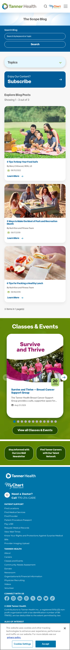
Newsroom (9, 572)
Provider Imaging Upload (16, 543)
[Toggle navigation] (65, 6)
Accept (45, 644)
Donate (8, 568)
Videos (7, 584)
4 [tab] (25, 421)
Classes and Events (13, 561)
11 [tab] (52, 421)
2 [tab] (18, 421)
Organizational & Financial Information (23, 576)
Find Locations (11, 508)
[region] (35, 636)
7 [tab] (37, 421)
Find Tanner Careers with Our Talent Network (51, 453)
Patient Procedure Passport (18, 520)
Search (35, 44)
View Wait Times (12, 531)
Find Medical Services (14, 512)
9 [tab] (44, 421)
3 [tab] (22, 421)
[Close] (64, 628)
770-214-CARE (27, 497)
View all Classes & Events (35, 430)
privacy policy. (14, 637)
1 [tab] (14, 421)
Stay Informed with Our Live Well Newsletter (19, 453)
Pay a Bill (8, 524)
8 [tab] (40, 421)
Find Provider (11, 516)
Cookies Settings (22, 644)
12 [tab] (55, 421)
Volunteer (9, 588)
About (7, 553)
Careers (8, 557)
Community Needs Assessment (19, 565)
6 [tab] (33, 421)
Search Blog (10, 30)
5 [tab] (29, 421)
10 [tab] (48, 421)
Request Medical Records (16, 528)
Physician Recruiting (14, 580)
